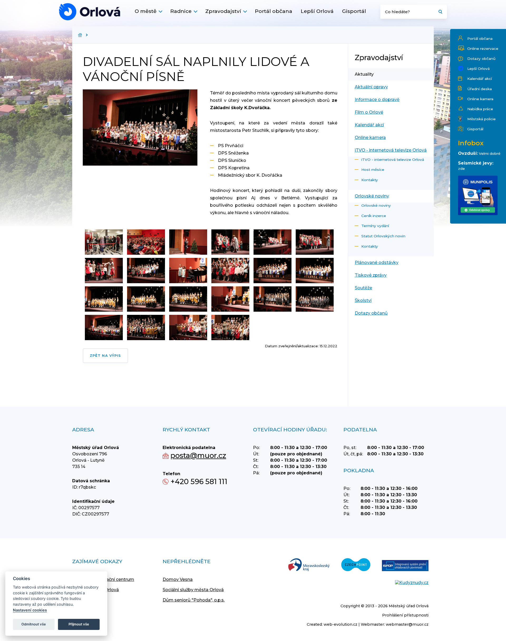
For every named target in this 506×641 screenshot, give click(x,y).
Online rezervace (482, 48)
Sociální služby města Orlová (193, 589)
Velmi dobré (489, 153)
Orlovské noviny (372, 196)
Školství (363, 300)
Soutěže (363, 287)
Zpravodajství (223, 11)
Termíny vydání (375, 226)
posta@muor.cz (198, 455)
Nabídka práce (480, 109)
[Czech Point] (355, 565)
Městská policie (481, 119)
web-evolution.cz (340, 624)
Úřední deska (479, 89)
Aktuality (364, 74)
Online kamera (480, 99)
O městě (146, 11)
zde (461, 168)
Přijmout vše (79, 624)
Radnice (181, 11)
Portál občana (273, 11)
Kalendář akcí (479, 78)
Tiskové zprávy (371, 275)
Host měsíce (372, 169)
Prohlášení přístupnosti (405, 615)
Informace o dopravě (377, 99)
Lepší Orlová (317, 11)
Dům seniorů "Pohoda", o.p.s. (194, 600)
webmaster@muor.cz (407, 624)
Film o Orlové (369, 112)
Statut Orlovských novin (383, 236)
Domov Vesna (178, 579)
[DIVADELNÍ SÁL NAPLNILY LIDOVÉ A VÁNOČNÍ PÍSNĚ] (89, 11)
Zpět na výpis (105, 356)
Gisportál (354, 11)
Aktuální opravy (371, 86)
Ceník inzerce (373, 216)
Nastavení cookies (30, 610)
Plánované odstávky (376, 262)
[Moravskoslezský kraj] (309, 565)
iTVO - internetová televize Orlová (391, 150)
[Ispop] (405, 566)
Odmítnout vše (33, 624)
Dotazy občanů (481, 58)
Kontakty (369, 180)
